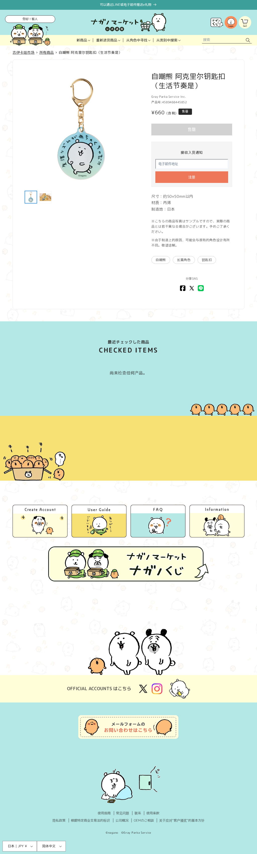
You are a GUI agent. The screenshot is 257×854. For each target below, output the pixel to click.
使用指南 (104, 813)
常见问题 (122, 813)
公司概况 (121, 820)
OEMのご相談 (144, 820)
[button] (83, 40)
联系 (138, 813)
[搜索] (248, 40)
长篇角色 (183, 260)
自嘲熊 (161, 260)
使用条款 (152, 813)
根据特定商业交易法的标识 (90, 820)
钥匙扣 (207, 260)
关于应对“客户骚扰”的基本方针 (182, 820)
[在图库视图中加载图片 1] (31, 197)
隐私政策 (59, 820)
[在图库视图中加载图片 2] (45, 197)
